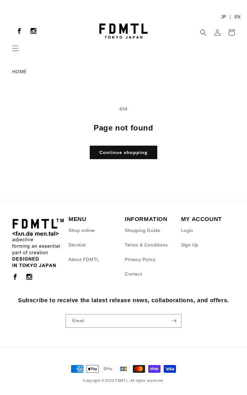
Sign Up (189, 244)
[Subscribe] (174, 321)
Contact (133, 273)
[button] (15, 48)
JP (223, 16)
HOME (19, 71)
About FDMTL (84, 259)
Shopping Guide (142, 230)
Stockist (77, 244)
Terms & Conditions (146, 244)
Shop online (82, 230)
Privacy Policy (140, 259)
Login (187, 230)
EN (237, 16)
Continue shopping (123, 152)
